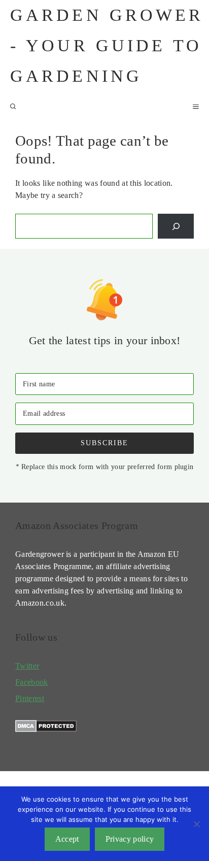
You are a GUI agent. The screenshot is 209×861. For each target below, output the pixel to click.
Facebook (31, 682)
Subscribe (104, 443)
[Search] (176, 226)
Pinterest (29, 698)
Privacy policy (130, 839)
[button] (13, 106)
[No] (196, 824)
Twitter (27, 665)
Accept (67, 839)
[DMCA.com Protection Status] (46, 729)
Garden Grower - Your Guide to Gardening (107, 45)
